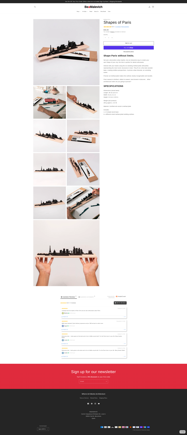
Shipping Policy (103, 398)
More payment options (129, 51)
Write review (121, 303)
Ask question (125, 26)
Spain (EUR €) (42, 429)
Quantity (106, 34)
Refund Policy (94, 398)
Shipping (112, 31)
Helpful (64, 316)
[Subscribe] (106, 381)
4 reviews (118, 26)
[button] (35, 7)
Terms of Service (84, 398)
